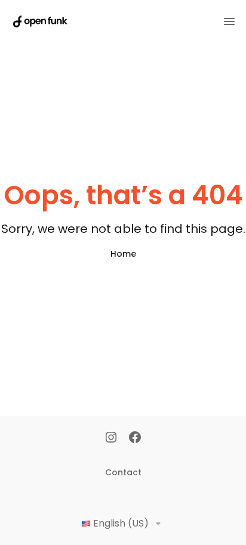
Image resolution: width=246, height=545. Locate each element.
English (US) (121, 523)
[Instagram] (111, 438)
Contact (123, 472)
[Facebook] (135, 438)
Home (123, 254)
